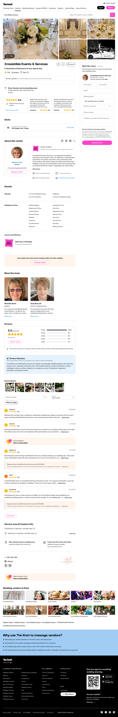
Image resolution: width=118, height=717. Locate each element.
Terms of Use (108, 131)
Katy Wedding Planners (11, 15)
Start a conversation (20, 443)
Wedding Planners (19, 622)
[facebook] (62, 141)
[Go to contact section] (74, 141)
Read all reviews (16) (12, 110)
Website (10, 561)
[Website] (70, 141)
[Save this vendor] (63, 64)
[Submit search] (112, 15)
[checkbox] (83, 101)
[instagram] (66, 141)
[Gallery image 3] (73, 49)
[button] (23, 244)
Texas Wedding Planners (33, 622)
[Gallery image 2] (73, 29)
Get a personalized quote (54, 546)
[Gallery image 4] (101, 29)
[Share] (58, 64)
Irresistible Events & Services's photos (14, 625)
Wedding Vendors (8, 622)
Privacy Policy (90, 137)
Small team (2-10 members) (66, 178)
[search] (45, 397)
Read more (36, 169)
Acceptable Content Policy (103, 135)
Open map (73, 533)
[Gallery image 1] (30, 39)
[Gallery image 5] (101, 49)
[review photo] (9, 387)
